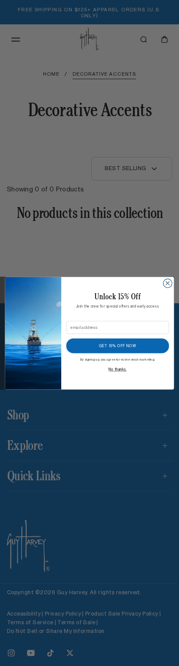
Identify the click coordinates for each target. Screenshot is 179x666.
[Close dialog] (167, 283)
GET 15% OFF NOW (117, 346)
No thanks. (117, 369)
